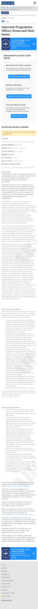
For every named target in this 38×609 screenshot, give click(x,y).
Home (5, 8)
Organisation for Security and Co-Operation (7, 3)
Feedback (4, 590)
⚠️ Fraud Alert (6, 596)
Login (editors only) (7, 593)
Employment (13, 8)
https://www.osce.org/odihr (10, 397)
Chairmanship (19, 604)
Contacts (4, 568)
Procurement (5, 584)
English (7, 21)
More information (19, 116)
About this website (7, 580)
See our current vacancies (19, 76)
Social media (5, 577)
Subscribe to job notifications (19, 96)
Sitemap (4, 571)
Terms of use (5, 587)
